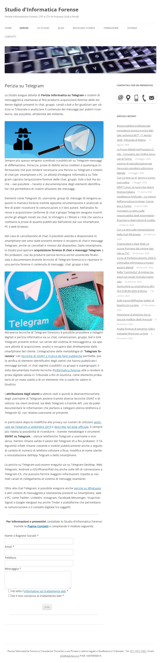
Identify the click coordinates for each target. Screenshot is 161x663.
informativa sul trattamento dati (45, 591)
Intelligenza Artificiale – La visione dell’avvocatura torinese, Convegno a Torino (136, 201)
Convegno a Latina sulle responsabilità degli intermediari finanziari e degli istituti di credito (136, 215)
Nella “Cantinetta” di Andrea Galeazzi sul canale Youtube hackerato (135, 276)
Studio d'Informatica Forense (41, 9)
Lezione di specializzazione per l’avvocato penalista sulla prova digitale (135, 168)
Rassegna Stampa (84, 28)
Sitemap (132, 28)
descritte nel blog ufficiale (71, 427)
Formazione (111, 28)
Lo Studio (43, 28)
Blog (61, 28)
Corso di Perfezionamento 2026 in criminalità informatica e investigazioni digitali (136, 262)
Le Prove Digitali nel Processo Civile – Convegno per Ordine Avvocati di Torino (136, 154)
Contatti (10, 36)
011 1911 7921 (138, 651)
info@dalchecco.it (69, 655)
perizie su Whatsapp (87, 488)
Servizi (24, 28)
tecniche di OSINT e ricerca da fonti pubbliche (51, 356)
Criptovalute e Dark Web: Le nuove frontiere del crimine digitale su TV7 (135, 248)
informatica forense (67, 370)
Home (8, 28)
